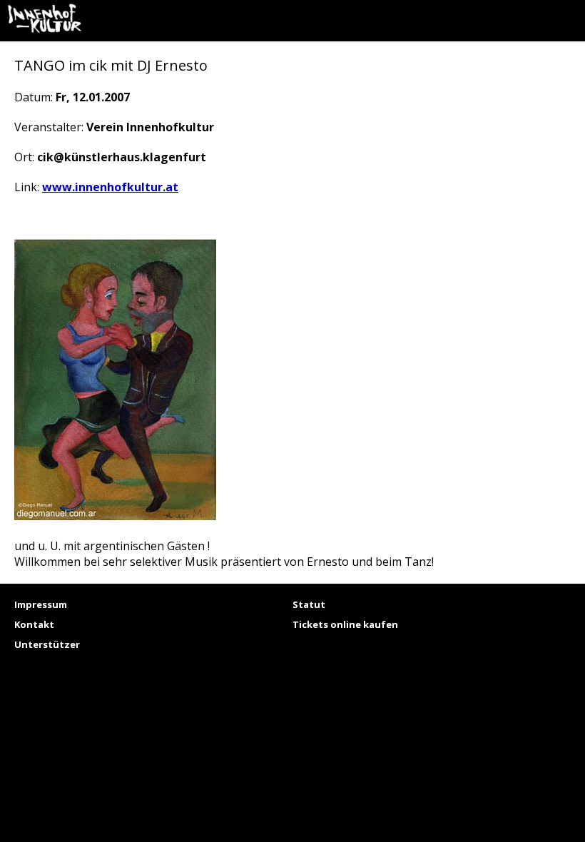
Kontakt (34, 624)
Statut (308, 604)
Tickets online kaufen (345, 624)
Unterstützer (47, 644)
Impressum (40, 604)
